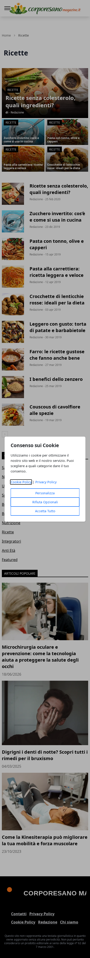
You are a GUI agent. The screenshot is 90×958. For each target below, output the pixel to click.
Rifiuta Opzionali (45, 502)
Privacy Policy (46, 482)
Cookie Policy (21, 482)
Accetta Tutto (45, 511)
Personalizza (45, 493)
